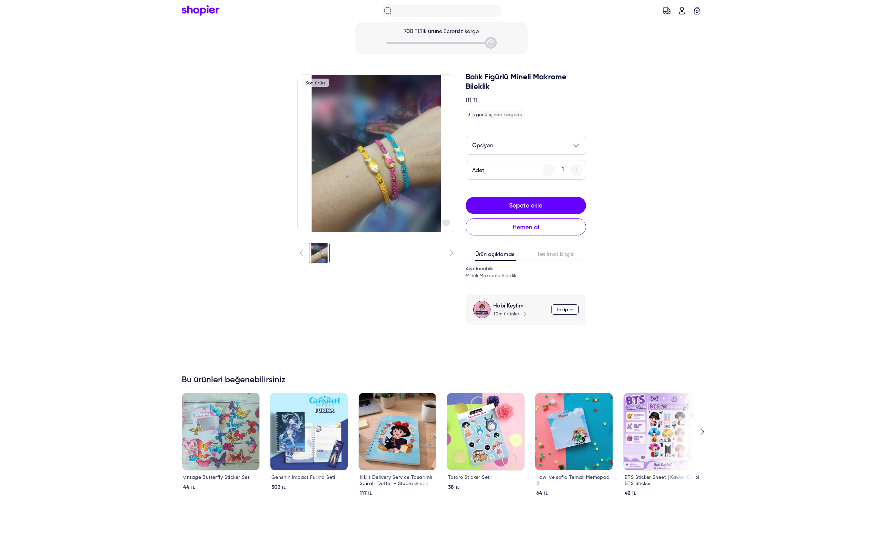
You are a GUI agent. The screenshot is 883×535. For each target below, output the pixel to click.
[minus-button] (549, 170)
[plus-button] (577, 170)
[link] (221, 442)
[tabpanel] (526, 272)
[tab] (496, 256)
